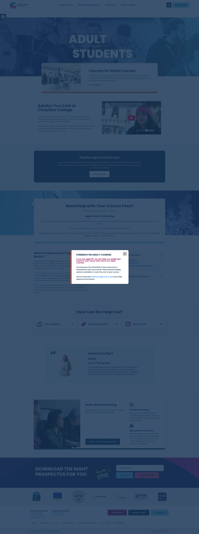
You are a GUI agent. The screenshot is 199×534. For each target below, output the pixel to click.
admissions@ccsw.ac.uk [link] (101, 277)
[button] (124, 253)
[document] (99, 267)
